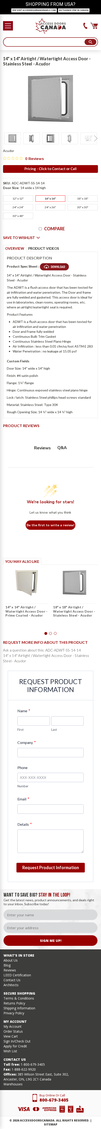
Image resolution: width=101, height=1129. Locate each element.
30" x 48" (18, 216)
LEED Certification (17, 975)
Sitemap (50, 1124)
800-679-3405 (54, 1100)
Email (23, 798)
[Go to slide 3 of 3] (55, 633)
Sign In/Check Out (17, 1041)
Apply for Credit (15, 1046)
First (20, 729)
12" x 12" (18, 198)
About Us (11, 960)
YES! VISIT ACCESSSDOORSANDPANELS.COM (34, 10)
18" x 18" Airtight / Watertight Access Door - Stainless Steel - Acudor (74, 611)
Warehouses (13, 1084)
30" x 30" (82, 207)
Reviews (10, 970)
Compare (54, 228)
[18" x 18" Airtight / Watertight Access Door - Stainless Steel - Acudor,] (74, 582)
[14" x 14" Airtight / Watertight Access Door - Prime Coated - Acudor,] (26, 582)
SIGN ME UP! (50, 940)
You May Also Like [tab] (22, 561)
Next (95, 138)
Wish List (10, 1051)
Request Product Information (50, 867)
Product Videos (43, 248)
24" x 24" (18, 207)
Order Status (13, 1031)
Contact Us (12, 980)
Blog (7, 965)
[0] (94, 26)
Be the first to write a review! (50, 525)
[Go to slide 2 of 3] (50, 633)
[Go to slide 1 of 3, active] (45, 633)
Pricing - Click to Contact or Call (50, 169)
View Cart (11, 1036)
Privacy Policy (14, 1013)
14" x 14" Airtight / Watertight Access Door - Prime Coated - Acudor (26, 611)
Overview (14, 248)
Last (54, 729)
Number (22, 786)
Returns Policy (14, 1003)
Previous (5, 138)
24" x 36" (50, 207)
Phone (22, 767)
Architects (11, 985)
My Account (13, 1026)
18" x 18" (82, 198)
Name (23, 710)
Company (26, 742)
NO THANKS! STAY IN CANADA (74, 10)
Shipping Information (19, 1008)
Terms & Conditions (19, 998)
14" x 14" (50, 198)
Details (24, 824)
